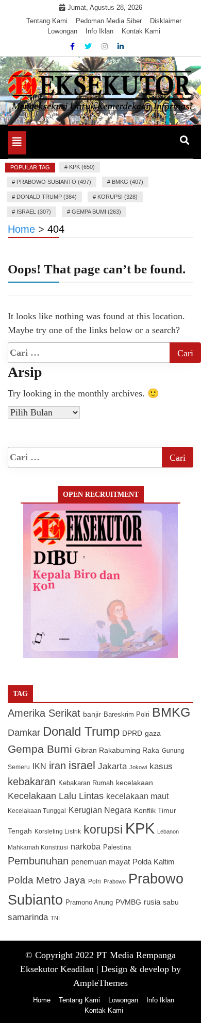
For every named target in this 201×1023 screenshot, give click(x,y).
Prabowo (115, 881)
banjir (92, 714)
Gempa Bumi (40, 749)
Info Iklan (99, 31)
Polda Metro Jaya (47, 880)
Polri (94, 881)
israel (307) (33, 212)
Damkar (24, 732)
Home (42, 1000)
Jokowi (138, 767)
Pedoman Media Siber (109, 21)
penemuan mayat (100, 861)
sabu (171, 902)
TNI (55, 918)
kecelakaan (134, 782)
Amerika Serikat (44, 713)
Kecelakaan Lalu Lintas (56, 796)
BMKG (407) (127, 182)
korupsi (103, 829)
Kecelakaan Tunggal (37, 810)
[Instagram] (106, 46)
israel (82, 765)
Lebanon (168, 831)
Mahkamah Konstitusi (38, 847)
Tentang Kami (47, 21)
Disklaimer (165, 21)
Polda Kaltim (153, 861)
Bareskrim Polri (126, 714)
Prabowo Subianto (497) (53, 182)
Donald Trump (81, 731)
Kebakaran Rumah (85, 783)
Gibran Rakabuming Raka (117, 750)
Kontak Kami (141, 31)
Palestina (117, 847)
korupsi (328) (117, 197)
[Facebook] (73, 46)
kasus (161, 766)
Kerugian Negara (100, 809)
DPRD (132, 733)
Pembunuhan (38, 860)
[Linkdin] (121, 46)
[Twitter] (89, 46)
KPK (140, 828)
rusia (152, 902)
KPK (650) (82, 167)
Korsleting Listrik (58, 831)
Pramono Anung (89, 902)
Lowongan (62, 31)
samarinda (28, 917)
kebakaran (32, 781)
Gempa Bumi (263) (96, 212)
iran (57, 765)
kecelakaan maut (137, 796)
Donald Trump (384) (46, 197)
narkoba (85, 846)
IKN (39, 766)
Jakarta (112, 766)
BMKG (171, 712)
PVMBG (128, 902)
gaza (153, 733)
